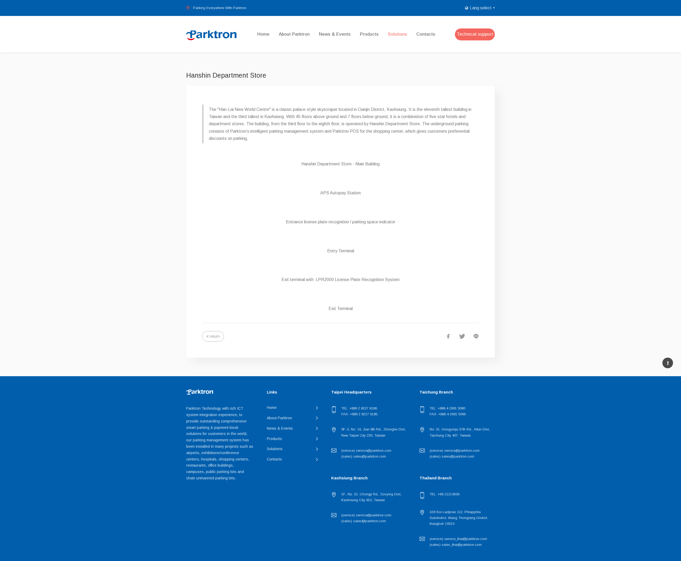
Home (263, 34)
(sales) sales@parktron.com (363, 456)
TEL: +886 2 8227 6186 (359, 408)
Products (369, 34)
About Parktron (294, 34)
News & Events (335, 34)
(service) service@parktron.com (366, 451)
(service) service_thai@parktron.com (458, 539)
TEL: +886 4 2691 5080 (447, 408)
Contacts (425, 34)
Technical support (475, 34)
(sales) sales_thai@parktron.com (456, 545)
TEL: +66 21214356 (444, 494)
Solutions (397, 34)
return (215, 336)
